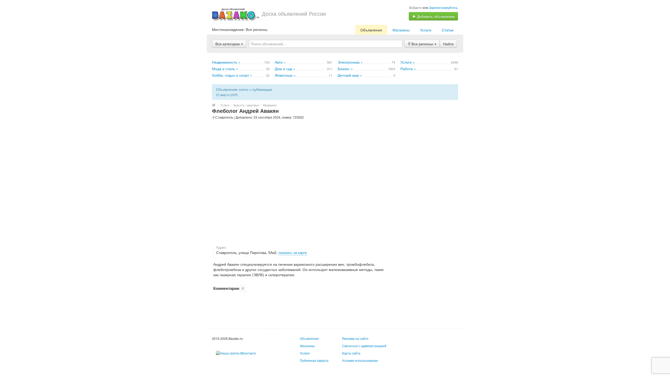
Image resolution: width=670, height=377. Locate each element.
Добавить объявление (435, 16)
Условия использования (360, 360)
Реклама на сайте (355, 338)
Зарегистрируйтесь (443, 7)
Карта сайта (351, 353)
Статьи (448, 29)
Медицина (269, 105)
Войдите (415, 7)
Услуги (425, 29)
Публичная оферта (314, 360)
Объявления (371, 29)
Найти (448, 43)
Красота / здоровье (246, 105)
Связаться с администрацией (364, 345)
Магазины (401, 29)
